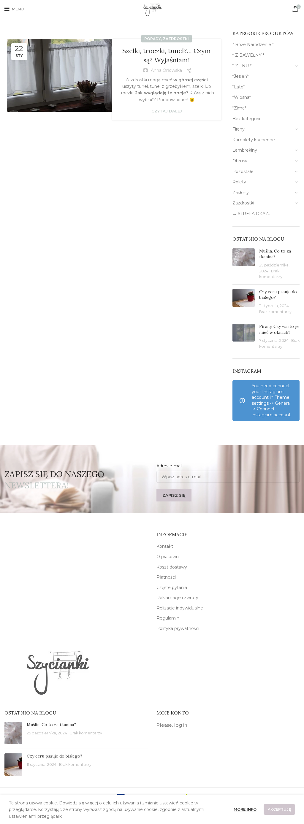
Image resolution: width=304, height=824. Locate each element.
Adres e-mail (169, 466)
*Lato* (238, 87)
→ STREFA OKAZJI (252, 213)
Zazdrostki (176, 38)
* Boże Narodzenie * (253, 44)
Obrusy (239, 160)
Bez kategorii (246, 118)
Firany (238, 129)
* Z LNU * (241, 66)
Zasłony (240, 192)
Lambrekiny (244, 150)
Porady (152, 38)
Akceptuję (279, 809)
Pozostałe (243, 171)
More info (245, 809)
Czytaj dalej (166, 111)
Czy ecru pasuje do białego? (54, 756)
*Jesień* (240, 76)
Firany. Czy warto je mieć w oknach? (279, 329)
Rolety (239, 182)
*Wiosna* (241, 97)
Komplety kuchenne (253, 139)
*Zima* (239, 108)
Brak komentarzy (275, 311)
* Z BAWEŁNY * (248, 55)
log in (180, 725)
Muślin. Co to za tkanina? (275, 254)
